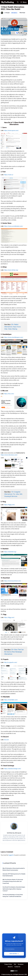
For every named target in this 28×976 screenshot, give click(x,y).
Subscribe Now (13, 953)
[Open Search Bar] (18, 2)
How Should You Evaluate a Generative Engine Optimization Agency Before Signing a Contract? (14, 888)
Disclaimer (21, 964)
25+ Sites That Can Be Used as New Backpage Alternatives (14, 652)
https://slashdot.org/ (10, 551)
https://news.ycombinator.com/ (13, 226)
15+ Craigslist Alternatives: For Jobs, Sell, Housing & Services (13, 494)
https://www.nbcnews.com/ (9, 455)
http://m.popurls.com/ (10, 662)
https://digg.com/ (9, 617)
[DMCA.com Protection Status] (14, 971)
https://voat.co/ (8, 174)
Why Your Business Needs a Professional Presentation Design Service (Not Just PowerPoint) (13, 881)
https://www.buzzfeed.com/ (12, 581)
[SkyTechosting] (7, 2)
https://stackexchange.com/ (12, 768)
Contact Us (17, 966)
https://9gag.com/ (9, 504)
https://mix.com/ (9, 393)
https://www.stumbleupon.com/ (13, 337)
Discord (6, 739)
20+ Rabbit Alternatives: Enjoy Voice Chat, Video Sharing (12, 327)
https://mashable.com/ (11, 700)
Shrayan (7, 12)
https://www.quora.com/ (11, 130)
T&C (15, 964)
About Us (10, 966)
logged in (11, 855)
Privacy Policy (8, 964)
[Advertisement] (14, 917)
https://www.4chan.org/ (11, 270)
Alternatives (14, 12)
